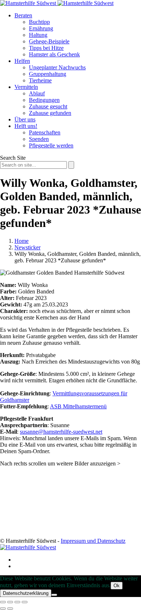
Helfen (22, 61)
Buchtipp (39, 22)
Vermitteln (26, 87)
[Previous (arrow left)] (3, 608)
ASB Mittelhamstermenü (78, 406)
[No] (54, 595)
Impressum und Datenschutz (93, 541)
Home (21, 241)
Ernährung (41, 28)
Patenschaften (44, 132)
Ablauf (37, 93)
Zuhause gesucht (48, 106)
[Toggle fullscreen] (17, 602)
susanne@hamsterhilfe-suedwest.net (61, 432)
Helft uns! (25, 126)
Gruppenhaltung (47, 74)
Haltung (38, 35)
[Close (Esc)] (3, 602)
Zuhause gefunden (50, 113)
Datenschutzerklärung (25, 593)
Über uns (24, 119)
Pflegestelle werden (51, 145)
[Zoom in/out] (24, 602)
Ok (117, 585)
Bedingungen (44, 100)
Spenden (39, 139)
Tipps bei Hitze (46, 48)
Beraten (23, 15)
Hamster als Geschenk (54, 54)
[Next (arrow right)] (10, 608)
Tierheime (40, 80)
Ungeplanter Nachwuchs (57, 67)
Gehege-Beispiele (49, 41)
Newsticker (27, 247)
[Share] (10, 602)
